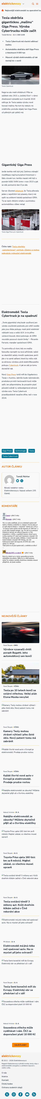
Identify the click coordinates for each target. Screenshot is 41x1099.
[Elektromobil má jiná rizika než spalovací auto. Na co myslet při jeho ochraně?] (20, 929)
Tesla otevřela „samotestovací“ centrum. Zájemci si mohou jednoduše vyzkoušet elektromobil (20, 250)
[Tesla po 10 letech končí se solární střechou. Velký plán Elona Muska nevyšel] (20, 673)
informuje (19, 191)
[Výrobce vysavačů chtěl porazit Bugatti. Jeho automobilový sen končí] (20, 632)
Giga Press (11, 374)
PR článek (6, 942)
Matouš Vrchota (8, 812)
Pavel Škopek (7, 645)
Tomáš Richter (7, 35)
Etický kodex (7, 1084)
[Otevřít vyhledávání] (33, 4)
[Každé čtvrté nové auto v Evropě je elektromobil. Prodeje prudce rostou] (20, 758)
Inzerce (5, 1076)
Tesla (31, 451)
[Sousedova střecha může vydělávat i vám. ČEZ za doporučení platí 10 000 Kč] (20, 1010)
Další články (21, 1045)
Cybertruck (13, 365)
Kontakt (5, 1080)
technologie (20, 451)
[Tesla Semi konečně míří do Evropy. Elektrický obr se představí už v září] (20, 969)
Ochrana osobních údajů (12, 1087)
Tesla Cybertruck (10, 456)
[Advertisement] (20, 137)
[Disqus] (20, 538)
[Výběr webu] (23, 3)
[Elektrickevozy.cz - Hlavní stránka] (11, 3)
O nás (4, 1073)
